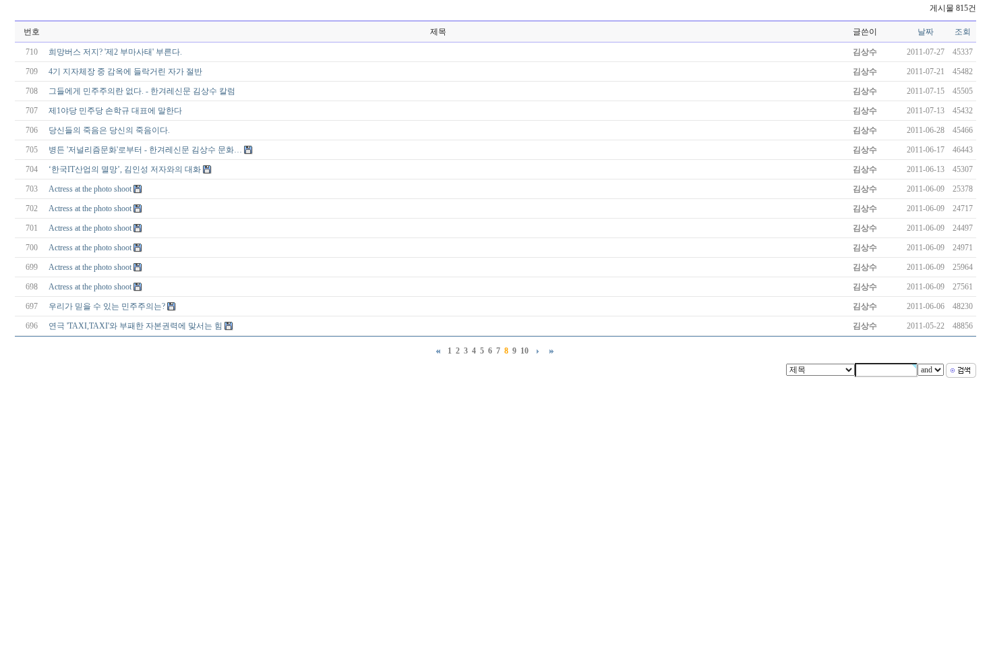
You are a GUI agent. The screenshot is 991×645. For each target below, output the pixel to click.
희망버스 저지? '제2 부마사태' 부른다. (115, 52)
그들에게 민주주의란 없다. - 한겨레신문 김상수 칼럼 (142, 91)
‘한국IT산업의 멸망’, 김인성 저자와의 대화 (125, 169)
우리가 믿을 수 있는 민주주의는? (107, 306)
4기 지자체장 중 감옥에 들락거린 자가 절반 (125, 71)
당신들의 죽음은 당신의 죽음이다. (109, 130)
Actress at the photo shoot (90, 189)
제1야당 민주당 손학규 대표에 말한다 (115, 110)
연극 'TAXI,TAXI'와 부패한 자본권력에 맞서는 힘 (135, 326)
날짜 (926, 31)
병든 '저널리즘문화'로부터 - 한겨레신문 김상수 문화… (145, 150)
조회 (963, 31)
